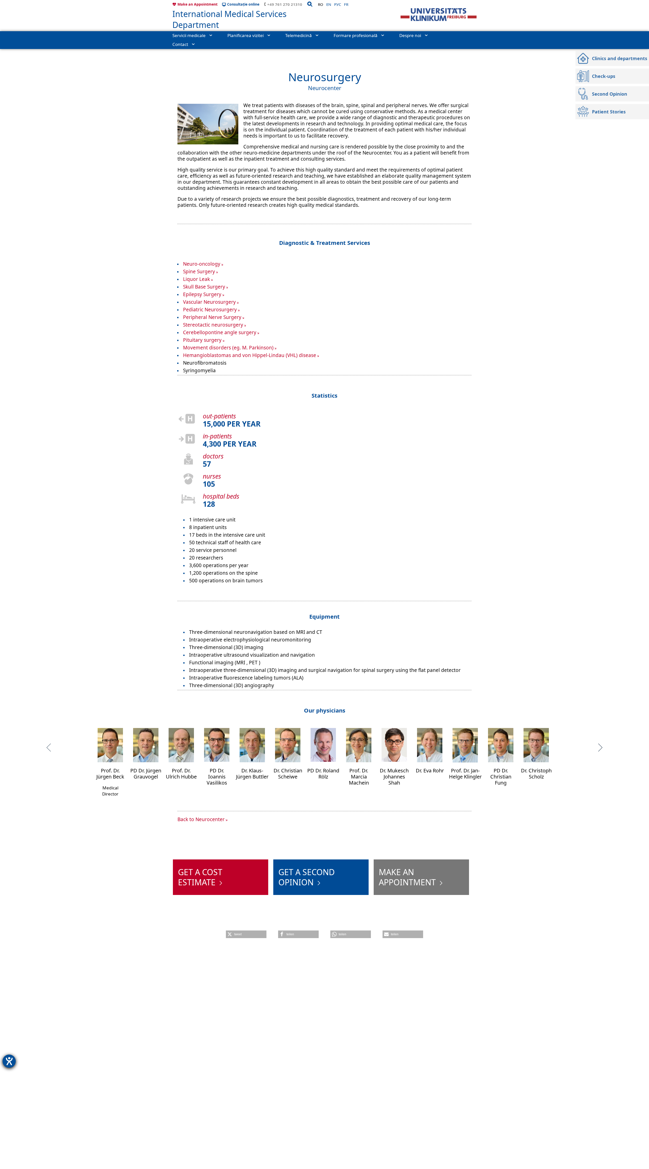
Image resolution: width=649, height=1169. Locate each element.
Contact (180, 44)
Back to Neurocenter (201, 819)
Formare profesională (355, 35)
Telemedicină (298, 35)
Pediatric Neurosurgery (210, 309)
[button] (246, 934)
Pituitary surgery (202, 340)
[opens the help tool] (9, 1061)
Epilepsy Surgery (202, 294)
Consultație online (243, 4)
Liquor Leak (196, 279)
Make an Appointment (197, 4)
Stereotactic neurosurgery (213, 324)
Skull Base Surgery (204, 286)
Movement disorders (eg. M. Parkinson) (228, 347)
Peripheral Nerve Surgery (212, 317)
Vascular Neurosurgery (209, 302)
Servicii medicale (189, 35)
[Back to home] (439, 14)
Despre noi (410, 35)
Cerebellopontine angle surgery (219, 332)
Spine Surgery (199, 271)
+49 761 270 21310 (284, 4)
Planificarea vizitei (245, 35)
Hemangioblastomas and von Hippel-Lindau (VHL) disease (249, 355)
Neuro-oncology (201, 264)
